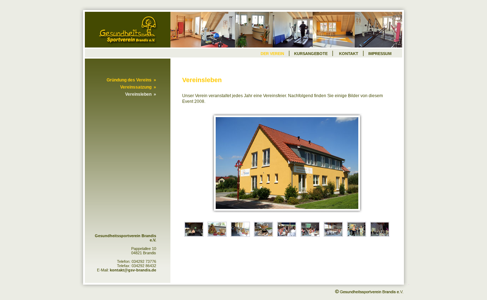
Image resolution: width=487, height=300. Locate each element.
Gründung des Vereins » (131, 80)
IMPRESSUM (379, 53)
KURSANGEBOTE (311, 53)
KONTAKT (348, 53)
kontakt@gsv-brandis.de (133, 270)
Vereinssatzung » (138, 87)
